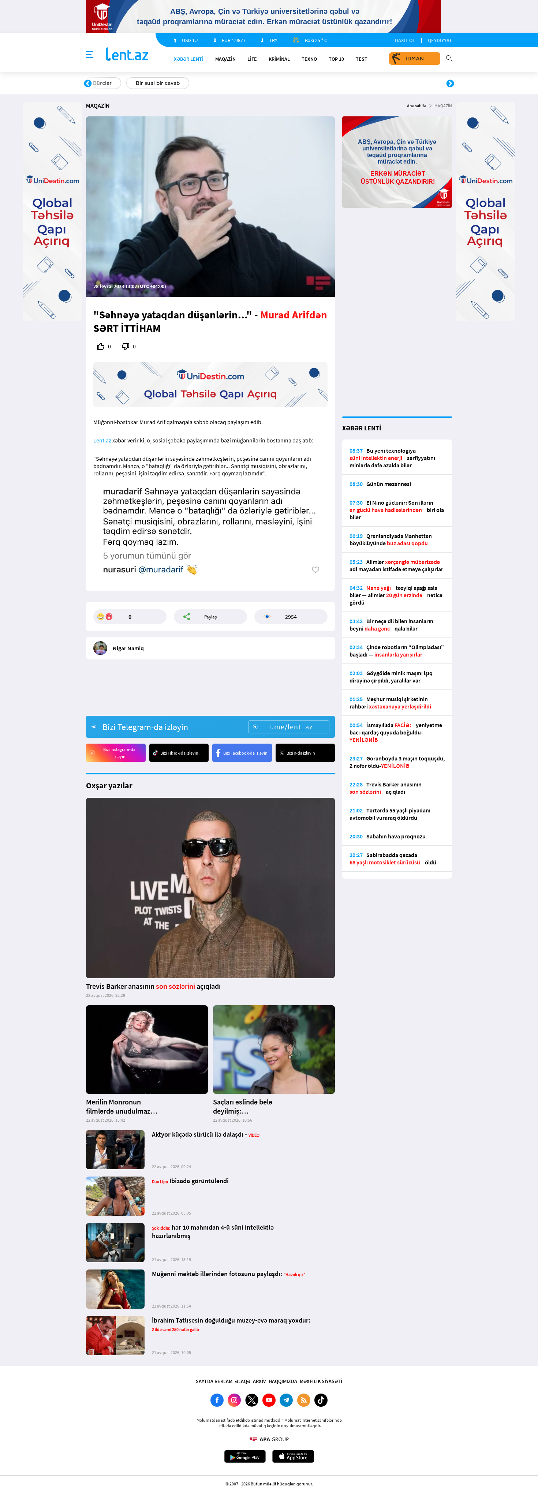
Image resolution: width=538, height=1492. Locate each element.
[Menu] (89, 55)
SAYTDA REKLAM (214, 1381)
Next (450, 83)
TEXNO (309, 59)
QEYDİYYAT (440, 40)
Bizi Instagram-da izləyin (119, 753)
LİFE (252, 59)
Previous (87, 83)
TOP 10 (336, 59)
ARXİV (259, 1381)
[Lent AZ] (127, 54)
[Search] (449, 57)
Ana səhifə (416, 105)
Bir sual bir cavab (158, 83)
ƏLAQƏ (242, 1381)
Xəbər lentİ (188, 59)
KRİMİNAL (279, 59)
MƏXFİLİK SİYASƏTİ (321, 1381)
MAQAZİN (225, 59)
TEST (361, 59)
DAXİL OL (405, 40)
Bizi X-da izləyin (301, 753)
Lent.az (102, 440)
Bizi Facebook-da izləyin (245, 753)
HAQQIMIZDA (283, 1381)
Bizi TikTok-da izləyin (179, 753)
